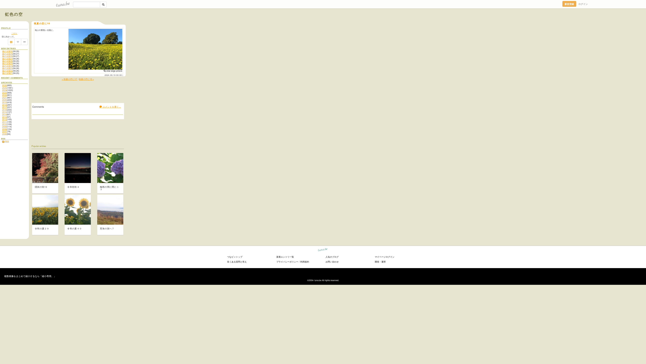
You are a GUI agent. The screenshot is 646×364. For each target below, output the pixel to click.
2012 (4, 119)
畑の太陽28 (7, 56)
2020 (4, 99)
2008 (4, 129)
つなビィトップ (234, 256)
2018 (4, 104)
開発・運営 (380, 261)
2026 (4, 85)
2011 (4, 121)
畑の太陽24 (7, 65)
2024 (4, 90)
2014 (4, 114)
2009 (4, 126)
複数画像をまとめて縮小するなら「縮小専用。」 (30, 276)
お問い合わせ (332, 261)
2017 (4, 107)
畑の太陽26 (7, 60)
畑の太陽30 (7, 51)
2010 (4, 124)
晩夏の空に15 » (86, 79)
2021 (4, 97)
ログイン (583, 4)
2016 (4, 109)
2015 (4, 112)
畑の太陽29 (7, 53)
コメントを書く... (111, 106)
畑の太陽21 (7, 73)
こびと (14, 33)
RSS (6, 141)
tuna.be (323, 250)
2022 (4, 95)
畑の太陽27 (7, 58)
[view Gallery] (11, 42)
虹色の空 (14, 14)
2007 (4, 131)
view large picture (114, 70)
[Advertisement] (603, 21)
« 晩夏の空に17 (70, 79)
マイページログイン (384, 256)
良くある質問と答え (237, 261)
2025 (4, 87)
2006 (4, 133)
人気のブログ (332, 256)
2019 (4, 102)
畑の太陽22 (7, 70)
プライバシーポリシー (287, 261)
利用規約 (304, 261)
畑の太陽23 (7, 68)
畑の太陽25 (7, 63)
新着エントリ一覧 (285, 256)
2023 (4, 92)
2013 (4, 116)
